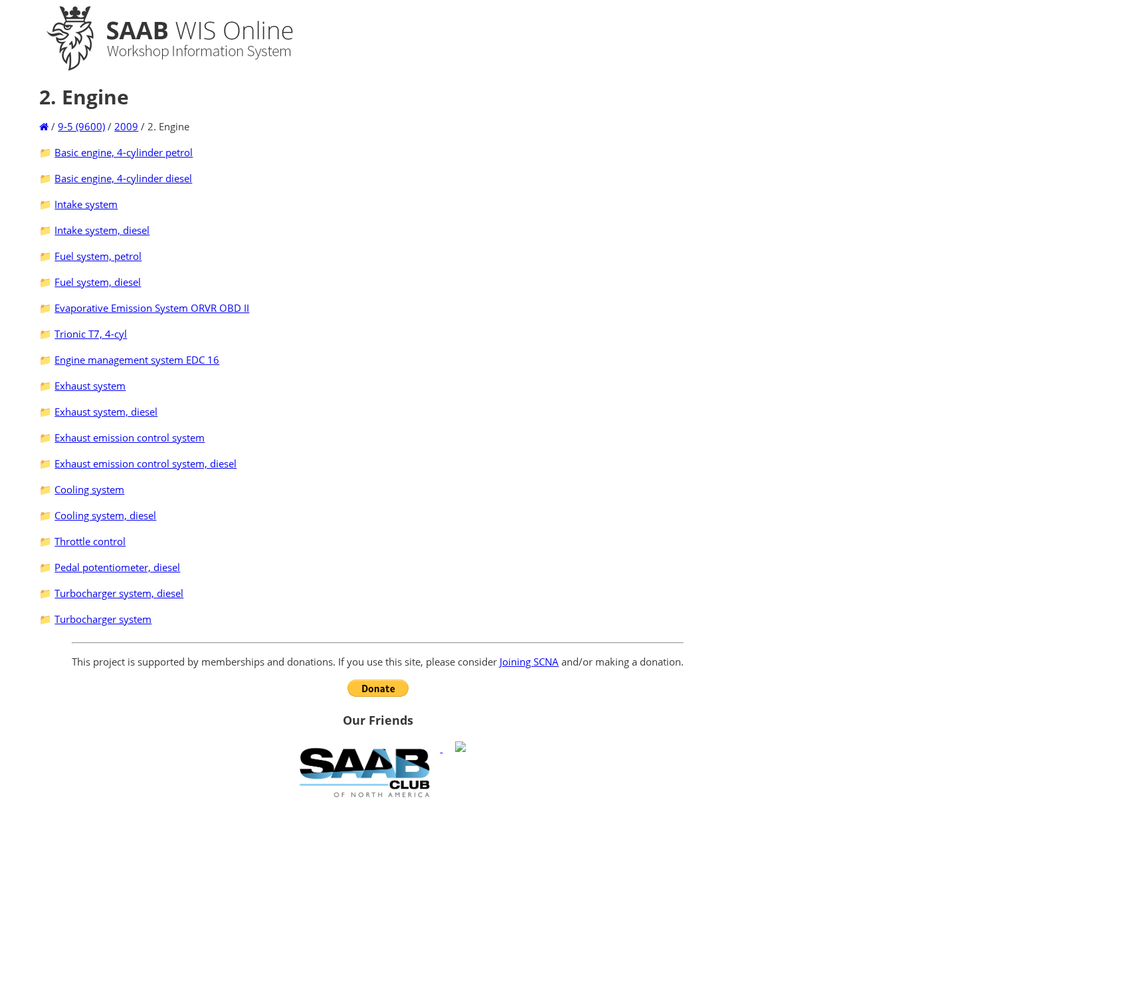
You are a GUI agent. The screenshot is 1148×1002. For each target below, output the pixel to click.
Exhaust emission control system (129, 437)
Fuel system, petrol (98, 256)
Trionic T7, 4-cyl (90, 333)
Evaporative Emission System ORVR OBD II (151, 307)
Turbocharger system (102, 619)
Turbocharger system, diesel (118, 593)
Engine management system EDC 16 (136, 359)
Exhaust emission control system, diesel (145, 463)
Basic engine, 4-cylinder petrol (123, 152)
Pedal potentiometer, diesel (117, 567)
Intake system (86, 204)
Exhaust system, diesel (105, 411)
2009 (126, 126)
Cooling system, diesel (105, 515)
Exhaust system (90, 385)
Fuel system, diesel (97, 282)
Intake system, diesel (101, 230)
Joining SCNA (529, 661)
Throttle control (90, 541)
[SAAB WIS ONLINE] (158, 67)
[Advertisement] (378, 900)
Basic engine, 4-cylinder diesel (123, 178)
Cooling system (89, 489)
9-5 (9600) (81, 126)
